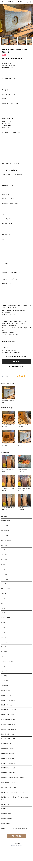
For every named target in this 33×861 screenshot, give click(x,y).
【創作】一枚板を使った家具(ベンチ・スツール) (13, 792)
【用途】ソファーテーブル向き (8, 700)
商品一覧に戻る (16, 836)
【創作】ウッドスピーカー (7, 809)
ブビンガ (3, 656)
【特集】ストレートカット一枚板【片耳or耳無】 (12, 777)
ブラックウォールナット (7, 661)
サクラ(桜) (4, 584)
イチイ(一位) (4, 525)
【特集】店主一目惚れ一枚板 (8, 772)
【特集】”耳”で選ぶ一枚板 (7, 758)
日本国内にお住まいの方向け (16, 366)
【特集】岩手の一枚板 (6, 743)
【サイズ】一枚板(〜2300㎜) (8, 724)
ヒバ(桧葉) (4, 651)
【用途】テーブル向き (6, 690)
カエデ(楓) (4, 545)
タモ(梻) (3, 613)
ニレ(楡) (3, 632)
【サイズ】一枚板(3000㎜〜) (8, 729)
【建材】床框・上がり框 (6, 818)
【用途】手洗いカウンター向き (8, 709)
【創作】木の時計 (5, 804)
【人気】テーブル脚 (5, 521)
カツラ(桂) (4, 554)
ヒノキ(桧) (4, 646)
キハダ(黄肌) (4, 559)
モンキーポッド (5, 671)
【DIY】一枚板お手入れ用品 (8, 782)
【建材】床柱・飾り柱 (6, 813)
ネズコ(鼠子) (4, 637)
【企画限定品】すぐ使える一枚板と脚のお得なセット (14, 828)
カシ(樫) (3, 550)
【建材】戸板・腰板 (5, 823)
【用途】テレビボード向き (7, 714)
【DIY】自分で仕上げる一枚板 (8, 787)
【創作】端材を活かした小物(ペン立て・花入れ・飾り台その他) (15, 798)
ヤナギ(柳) (4, 676)
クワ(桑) (3, 569)
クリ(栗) (3, 564)
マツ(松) (3, 666)
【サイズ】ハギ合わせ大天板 (8, 739)
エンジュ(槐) (4, 535)
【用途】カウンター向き (7, 695)
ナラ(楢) (3, 627)
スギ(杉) (3, 603)
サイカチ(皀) (4, 579)
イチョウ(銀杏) (5, 530)
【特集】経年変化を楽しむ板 (8, 763)
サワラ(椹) (4, 593)
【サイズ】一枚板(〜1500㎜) (8, 719)
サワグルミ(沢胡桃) (6, 588)
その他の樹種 (4, 685)
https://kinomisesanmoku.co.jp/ (11, 352)
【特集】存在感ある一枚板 (7, 753)
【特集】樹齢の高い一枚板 (7, 748)
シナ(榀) (3, 598)
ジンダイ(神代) (5, 680)
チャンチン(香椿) (5, 617)
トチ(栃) (3, 622)
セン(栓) (3, 608)
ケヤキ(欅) (4, 574)
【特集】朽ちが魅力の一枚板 (8, 768)
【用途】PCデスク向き (6, 705)
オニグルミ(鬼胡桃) (6, 540)
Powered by (14, 845)
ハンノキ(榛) (4, 642)
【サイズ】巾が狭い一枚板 (7, 734)
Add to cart (16, 361)
